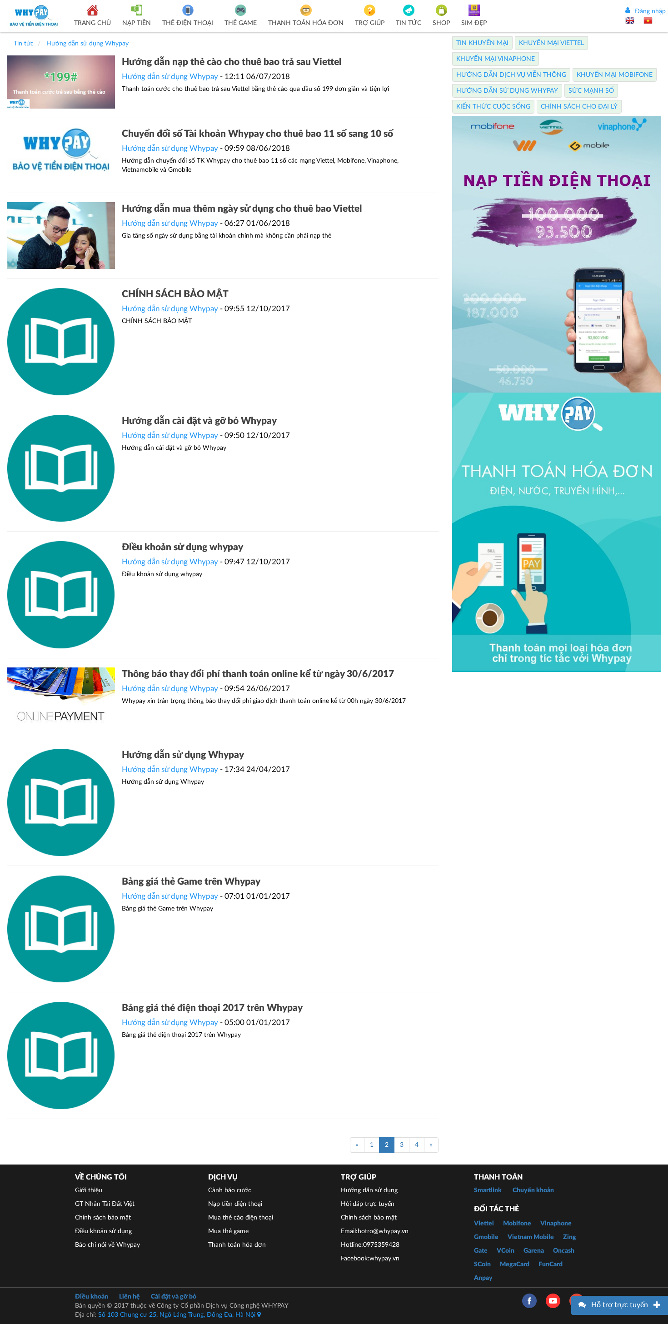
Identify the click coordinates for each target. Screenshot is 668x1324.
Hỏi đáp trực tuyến (367, 1204)
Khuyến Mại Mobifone (615, 75)
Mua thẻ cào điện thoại (240, 1217)
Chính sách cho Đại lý (579, 107)
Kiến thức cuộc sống (493, 107)
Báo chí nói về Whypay (107, 1245)
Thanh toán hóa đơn (237, 1245)
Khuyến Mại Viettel (551, 43)
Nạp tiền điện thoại (235, 1204)
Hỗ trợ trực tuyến (619, 1305)
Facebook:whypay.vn (370, 1258)
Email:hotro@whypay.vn (375, 1231)
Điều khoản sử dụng (103, 1231)
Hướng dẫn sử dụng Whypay (170, 76)
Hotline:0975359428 (370, 1245)
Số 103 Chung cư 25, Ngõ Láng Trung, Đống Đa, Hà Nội (177, 1315)
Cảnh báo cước (229, 1190)
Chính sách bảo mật (103, 1217)
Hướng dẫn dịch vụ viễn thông (511, 75)
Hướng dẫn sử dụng (369, 1190)
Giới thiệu (88, 1190)
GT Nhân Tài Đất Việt (105, 1204)
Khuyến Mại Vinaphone (495, 59)
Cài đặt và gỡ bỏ (173, 1297)
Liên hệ (129, 1297)
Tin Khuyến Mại (482, 43)
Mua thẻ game (228, 1231)
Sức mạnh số (591, 91)
